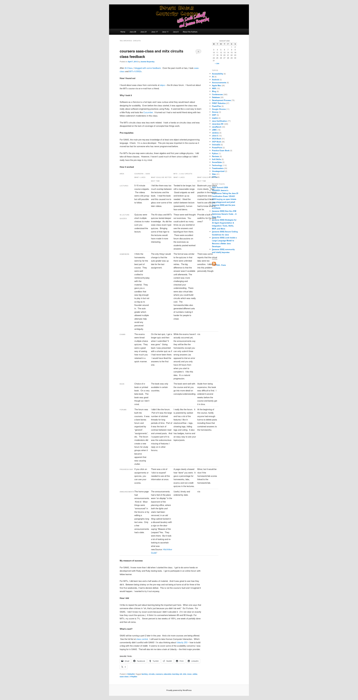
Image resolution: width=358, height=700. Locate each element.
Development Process (221, 100)
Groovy (215, 112)
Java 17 (154, 31)
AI (213, 76)
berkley (145, 674)
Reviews (215, 156)
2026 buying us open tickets (224, 199)
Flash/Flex (216, 106)
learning (175, 674)
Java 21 (143, 31)
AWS (214, 88)
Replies (133, 676)
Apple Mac (216, 85)
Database (216, 97)
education (167, 674)
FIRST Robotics (219, 103)
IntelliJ (215, 118)
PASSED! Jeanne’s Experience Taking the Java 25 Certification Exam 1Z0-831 (225, 193)
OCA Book (216, 138)
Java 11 (165, 31)
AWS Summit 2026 (220, 187)
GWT (214, 115)
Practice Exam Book (220, 150)
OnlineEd (130, 674)
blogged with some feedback (148, 67)
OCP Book (216, 141)
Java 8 (175, 31)
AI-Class (129, 67)
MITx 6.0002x (135, 71)
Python (215, 153)
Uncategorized (218, 171)
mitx (184, 674)
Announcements (219, 82)
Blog (214, 91)
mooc (189, 674)
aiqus (162, 84)
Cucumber (148, 112)
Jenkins (215, 132)
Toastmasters (217, 168)
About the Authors (190, 31)
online (195, 674)
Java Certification (219, 121)
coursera (159, 674)
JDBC (214, 129)
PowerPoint (217, 147)
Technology (217, 165)
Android (215, 79)
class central (142, 638)
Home (122, 31)
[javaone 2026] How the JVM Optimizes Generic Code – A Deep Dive (224, 214)
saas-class (124, 676)
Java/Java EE (217, 124)
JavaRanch (216, 126)
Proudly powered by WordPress (179, 690)
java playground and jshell (223, 202)
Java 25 (133, 31)
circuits (152, 674)
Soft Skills (216, 159)
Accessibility (217, 73)
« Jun (217, 63)
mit (181, 674)
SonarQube (217, 162)
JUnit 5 (215, 135)
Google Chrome (219, 109)
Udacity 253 (181, 642)
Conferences (217, 94)
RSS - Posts (221, 265)
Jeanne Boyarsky (147, 61)
